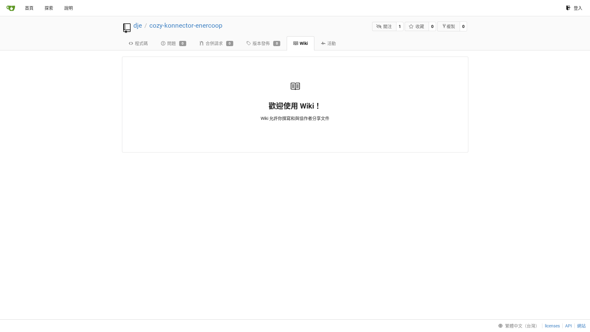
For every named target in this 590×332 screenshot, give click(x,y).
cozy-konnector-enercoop (185, 25)
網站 (581, 325)
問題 (175, 43)
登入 (578, 8)
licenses (552, 325)
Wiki (304, 43)
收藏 (419, 26)
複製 (450, 26)
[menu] (518, 326)
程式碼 (141, 43)
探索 (49, 8)
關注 (387, 26)
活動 (331, 43)
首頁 (29, 8)
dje (137, 25)
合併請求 (218, 43)
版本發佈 (265, 43)
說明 (68, 8)
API (568, 325)
